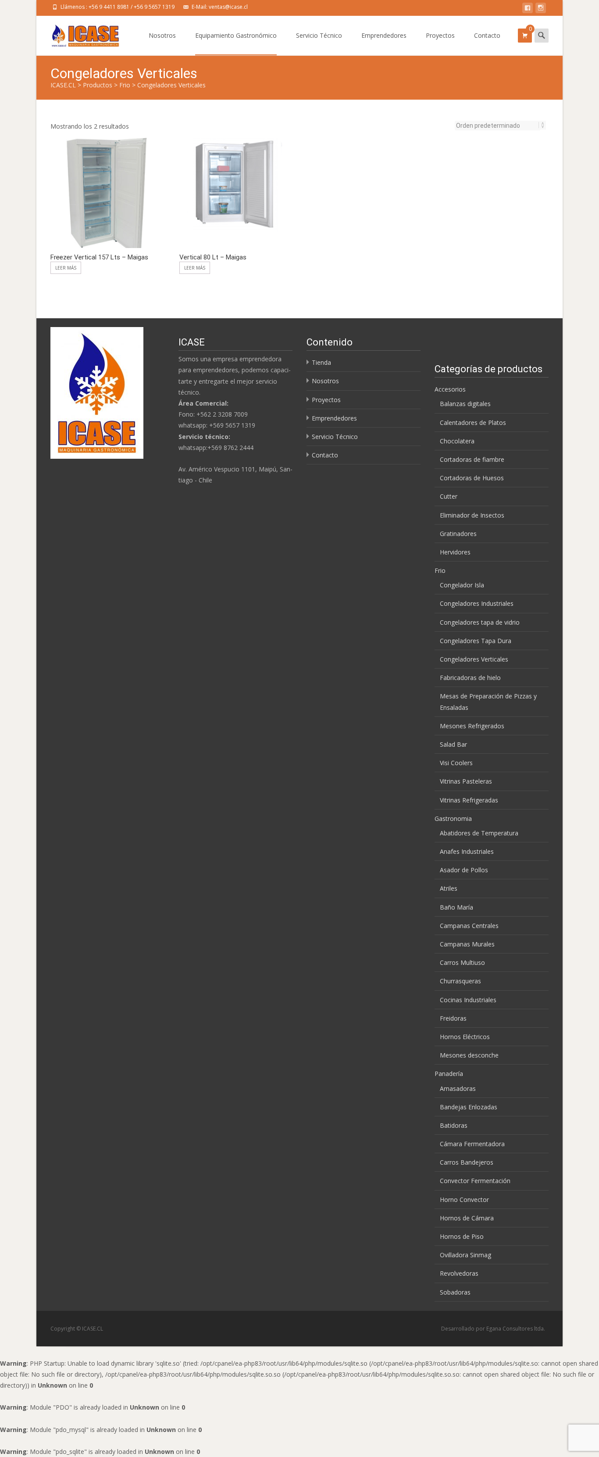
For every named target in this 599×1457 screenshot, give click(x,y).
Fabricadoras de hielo (470, 677)
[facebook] (527, 9)
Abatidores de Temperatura (479, 833)
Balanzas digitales (465, 403)
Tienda (321, 362)
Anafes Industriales (467, 851)
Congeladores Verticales (474, 659)
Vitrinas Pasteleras (466, 781)
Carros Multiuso (462, 962)
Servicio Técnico (319, 35)
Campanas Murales (467, 944)
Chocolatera (457, 441)
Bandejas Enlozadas (468, 1107)
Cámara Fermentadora (472, 1144)
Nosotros (162, 35)
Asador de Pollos (464, 870)
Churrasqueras (460, 981)
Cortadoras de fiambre (472, 459)
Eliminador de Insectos (472, 515)
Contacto (487, 35)
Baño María (456, 907)
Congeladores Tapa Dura (475, 641)
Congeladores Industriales (476, 603)
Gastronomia (453, 818)
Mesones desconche (469, 1055)
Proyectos (440, 35)
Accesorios (450, 389)
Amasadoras (458, 1088)
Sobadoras (455, 1292)
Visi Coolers (456, 763)
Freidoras (453, 1018)
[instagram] (540, 9)
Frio (440, 570)
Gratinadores (458, 533)
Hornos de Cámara (467, 1218)
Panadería (449, 1073)
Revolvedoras (459, 1273)
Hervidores (455, 552)
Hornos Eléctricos (465, 1036)
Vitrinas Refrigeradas (469, 800)
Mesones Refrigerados (472, 726)
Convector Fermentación (475, 1180)
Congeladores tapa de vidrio (480, 622)
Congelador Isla (462, 585)
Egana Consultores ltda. (515, 1328)
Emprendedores (383, 35)
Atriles (448, 888)
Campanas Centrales (469, 925)
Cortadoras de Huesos (472, 478)
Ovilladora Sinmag (465, 1255)
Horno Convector (464, 1199)
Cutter (448, 496)
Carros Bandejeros (466, 1162)
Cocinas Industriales (468, 1000)
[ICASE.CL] (78, 33)
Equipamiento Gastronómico (236, 35)
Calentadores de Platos (473, 422)
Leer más (65, 268)
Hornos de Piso (462, 1236)
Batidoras (453, 1125)
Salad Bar (453, 744)
